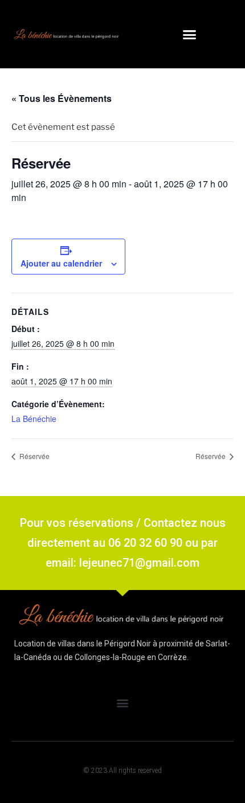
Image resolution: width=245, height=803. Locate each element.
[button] (190, 34)
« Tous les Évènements (61, 98)
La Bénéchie (33, 418)
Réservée (34, 456)
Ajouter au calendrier (61, 263)
